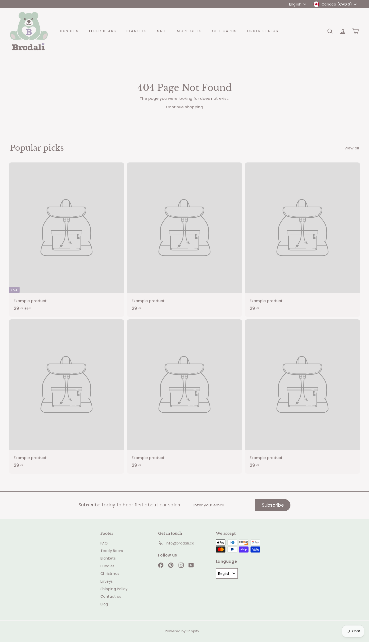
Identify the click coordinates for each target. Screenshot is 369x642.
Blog (104, 604)
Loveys (106, 581)
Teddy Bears (102, 31)
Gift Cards (224, 31)
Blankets (137, 31)
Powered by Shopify (182, 631)
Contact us (110, 596)
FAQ (104, 543)
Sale (162, 31)
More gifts (189, 31)
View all (351, 148)
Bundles (69, 31)
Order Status (262, 31)
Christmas (109, 573)
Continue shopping (184, 107)
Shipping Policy (114, 588)
